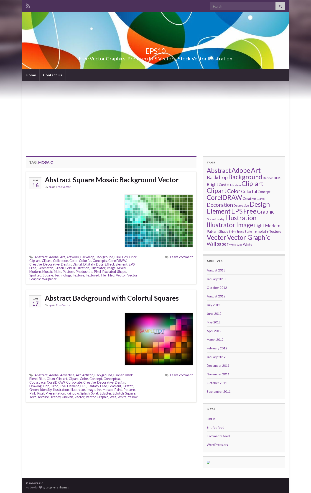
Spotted (35, 275)
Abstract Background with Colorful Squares (112, 298)
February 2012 (217, 348)
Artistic (87, 375)
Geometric (45, 268)
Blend (33, 379)
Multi (57, 272)
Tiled (111, 275)
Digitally (89, 264)
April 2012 (214, 331)
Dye (63, 386)
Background (104, 257)
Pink (32, 393)
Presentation (55, 393)
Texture (78, 275)
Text (32, 397)
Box (125, 257)
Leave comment (181, 257)
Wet (113, 397)
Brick (133, 257)
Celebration (234, 184)
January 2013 (216, 279)
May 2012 (214, 322)
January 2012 (216, 357)
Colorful (85, 261)
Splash (85, 393)
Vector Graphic (97, 397)
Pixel (97, 272)
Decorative (51, 264)
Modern (35, 272)
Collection (60, 261)
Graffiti (128, 386)
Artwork (72, 257)
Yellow (133, 397)
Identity (45, 390)
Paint (118, 390)
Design (66, 264)
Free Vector (63, 186)
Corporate (74, 382)
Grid (68, 268)
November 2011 (218, 374)
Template (260, 231)
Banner (118, 375)
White (122, 397)
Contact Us (52, 75)
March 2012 (215, 339)
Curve (261, 199)
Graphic (266, 212)
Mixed (121, 268)
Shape (121, 272)
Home (31, 75)
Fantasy (93, 386)
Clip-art (35, 261)
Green (59, 268)
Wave (232, 244)
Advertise (67, 375)
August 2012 (216, 296)
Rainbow (72, 393)
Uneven (67, 397)
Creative (35, 264)
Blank (129, 375)
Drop (55, 386)
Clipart (47, 261)
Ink (99, 390)
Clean (51, 379)
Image (111, 268)
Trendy (55, 397)
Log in (211, 419)
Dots (100, 264)
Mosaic (47, 272)
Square (48, 275)
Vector (121, 275)
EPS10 (155, 50)
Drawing (35, 386)
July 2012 (213, 305)
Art (62, 257)
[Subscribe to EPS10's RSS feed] (28, 5)
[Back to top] (300, 482)
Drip (46, 386)
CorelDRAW (117, 261)
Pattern (68, 272)
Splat (94, 393)
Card (222, 185)
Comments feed (218, 436)
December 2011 (218, 365)
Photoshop (84, 272)
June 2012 (214, 313)
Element (121, 264)
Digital (77, 264)
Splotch (118, 393)
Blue (118, 257)
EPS (132, 264)
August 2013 (216, 270)
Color (73, 261)
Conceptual (112, 379)
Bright (212, 184)
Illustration (81, 268)
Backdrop (87, 257)
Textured (92, 275)
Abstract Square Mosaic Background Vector (111, 180)
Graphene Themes (57, 487)
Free (32, 268)
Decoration (220, 205)
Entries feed (215, 427)
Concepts (100, 261)
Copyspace (37, 382)
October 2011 (217, 383)
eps (50, 186)
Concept (95, 379)
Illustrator (98, 268)
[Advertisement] (155, 115)
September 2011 (219, 391)
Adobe (54, 257)
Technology (62, 275)
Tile (103, 275)
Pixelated (109, 272)
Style (248, 231)
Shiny (232, 231)
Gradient (114, 386)
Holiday (219, 219)
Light (259, 225)
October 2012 (217, 287)
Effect (109, 264)
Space (240, 231)
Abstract (41, 257)
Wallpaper (49, 279)
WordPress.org (217, 445)
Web (239, 244)
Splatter (105, 393)
